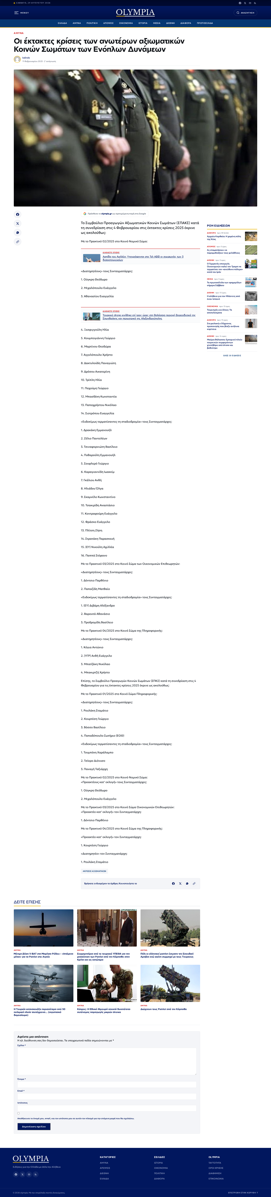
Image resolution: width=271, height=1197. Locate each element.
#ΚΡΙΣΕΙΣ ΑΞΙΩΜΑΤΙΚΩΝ (94, 871)
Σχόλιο (21, 1045)
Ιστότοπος (22, 1102)
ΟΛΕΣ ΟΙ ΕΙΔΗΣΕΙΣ (232, 355)
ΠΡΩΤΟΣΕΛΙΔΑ (205, 23)
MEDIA (157, 23)
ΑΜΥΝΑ (77, 23)
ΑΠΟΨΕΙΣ (108, 23)
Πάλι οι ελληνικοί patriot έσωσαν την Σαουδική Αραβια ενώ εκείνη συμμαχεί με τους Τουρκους (167, 955)
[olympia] (135, 12)
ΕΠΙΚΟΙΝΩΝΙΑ (216, 1178)
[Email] (250, 3)
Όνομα (21, 1079)
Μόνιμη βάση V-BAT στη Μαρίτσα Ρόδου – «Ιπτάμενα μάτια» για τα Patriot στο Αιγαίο (43, 955)
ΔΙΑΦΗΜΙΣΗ (215, 1173)
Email (20, 1091)
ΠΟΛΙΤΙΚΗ (92, 23)
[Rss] (255, 3)
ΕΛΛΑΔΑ (62, 23)
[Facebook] (240, 3)
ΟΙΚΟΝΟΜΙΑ (126, 23)
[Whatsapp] (17, 232)
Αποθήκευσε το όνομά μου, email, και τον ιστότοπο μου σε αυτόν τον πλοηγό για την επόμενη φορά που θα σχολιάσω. (75, 1118)
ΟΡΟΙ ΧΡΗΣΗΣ (216, 1168)
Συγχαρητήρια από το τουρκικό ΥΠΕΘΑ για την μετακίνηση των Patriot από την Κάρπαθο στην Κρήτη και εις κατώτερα (103, 956)
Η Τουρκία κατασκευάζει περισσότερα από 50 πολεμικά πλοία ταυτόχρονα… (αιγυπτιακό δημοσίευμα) (39, 1012)
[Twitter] (245, 3)
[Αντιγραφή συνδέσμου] (17, 241)
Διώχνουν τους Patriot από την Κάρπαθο (164, 1009)
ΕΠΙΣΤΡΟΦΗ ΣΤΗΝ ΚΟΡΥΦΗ (243, 1193)
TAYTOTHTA (215, 1162)
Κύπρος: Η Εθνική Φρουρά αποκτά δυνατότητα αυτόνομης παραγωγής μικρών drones (103, 1011)
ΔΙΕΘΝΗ (170, 23)
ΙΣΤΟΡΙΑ (143, 23)
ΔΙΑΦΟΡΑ (186, 23)
